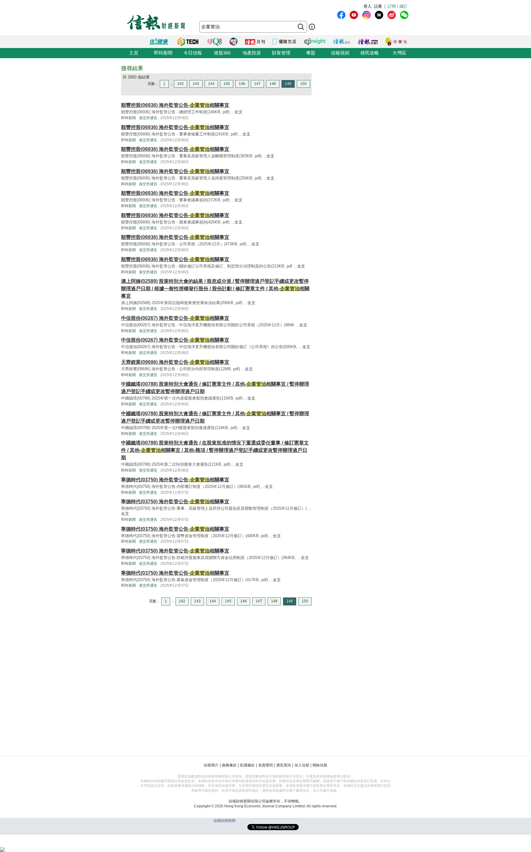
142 (180, 84)
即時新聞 (163, 52)
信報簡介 (211, 765)
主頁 (133, 52)
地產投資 (251, 52)
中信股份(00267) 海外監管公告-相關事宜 (175, 318)
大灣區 (399, 52)
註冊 (378, 6)
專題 (310, 52)
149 (288, 84)
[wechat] (404, 15)
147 (257, 84)
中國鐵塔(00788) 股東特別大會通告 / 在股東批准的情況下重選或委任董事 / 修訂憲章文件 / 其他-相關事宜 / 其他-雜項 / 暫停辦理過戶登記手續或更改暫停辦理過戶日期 (215, 450)
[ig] (366, 15)
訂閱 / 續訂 (397, 6)
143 (196, 84)
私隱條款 (247, 765)
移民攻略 (369, 52)
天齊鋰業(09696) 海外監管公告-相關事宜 (175, 362)
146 (242, 84)
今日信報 (192, 52)
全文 (238, 112)
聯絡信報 (320, 765)
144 (211, 84)
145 (226, 84)
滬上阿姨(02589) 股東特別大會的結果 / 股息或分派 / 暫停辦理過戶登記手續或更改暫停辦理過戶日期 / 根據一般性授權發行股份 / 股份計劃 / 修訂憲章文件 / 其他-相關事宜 (215, 289)
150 (303, 84)
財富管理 (281, 52)
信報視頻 (340, 52)
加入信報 (301, 765)
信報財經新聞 (224, 820)
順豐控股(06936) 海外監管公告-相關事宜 (175, 105)
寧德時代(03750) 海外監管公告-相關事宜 (175, 479)
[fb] (341, 15)
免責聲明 (265, 765)
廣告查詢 (283, 765)
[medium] (379, 15)
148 (272, 84)
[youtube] (354, 15)
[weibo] (391, 15)
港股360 (222, 52)
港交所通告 (148, 118)
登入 (368, 6)
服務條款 (229, 765)
